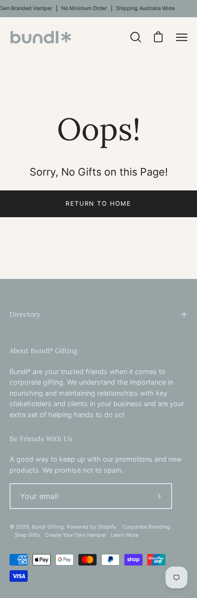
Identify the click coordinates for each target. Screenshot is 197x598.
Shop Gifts (27, 535)
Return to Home (98, 203)
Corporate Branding (146, 527)
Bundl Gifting (48, 527)
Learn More (124, 535)
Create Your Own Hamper (75, 535)
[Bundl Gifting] (41, 37)
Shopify (107, 527)
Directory (25, 314)
